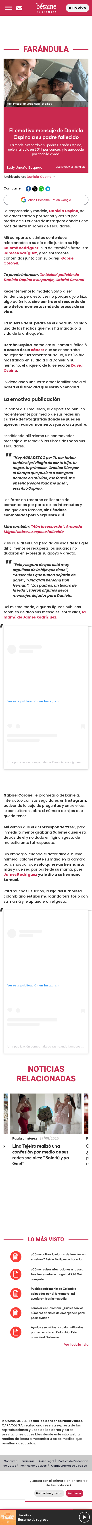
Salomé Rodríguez (21, 248)
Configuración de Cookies (69, 1466)
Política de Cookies (34, 1466)
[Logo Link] (46, 8)
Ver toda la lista (76, 1344)
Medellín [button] (24, 1515)
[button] (8, 8)
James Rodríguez (20, 253)
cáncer (37, 349)
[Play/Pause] (84, 1517)
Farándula (46, 49)
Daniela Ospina (39, 176)
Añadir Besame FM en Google (49, 200)
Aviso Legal (46, 1461)
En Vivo (79, 8)
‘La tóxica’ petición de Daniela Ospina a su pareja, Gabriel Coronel (44, 277)
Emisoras (28, 1461)
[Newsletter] (19, 8)
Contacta (10, 1461)
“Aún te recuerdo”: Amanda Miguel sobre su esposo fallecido (43, 529)
